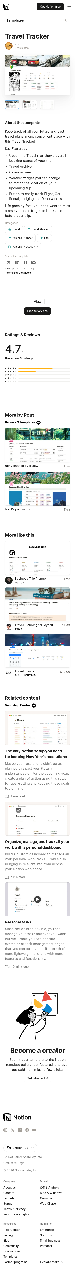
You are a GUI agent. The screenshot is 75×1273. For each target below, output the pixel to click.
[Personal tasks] (37, 899)
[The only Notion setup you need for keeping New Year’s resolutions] (37, 728)
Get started (38, 1078)
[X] (8, 262)
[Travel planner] (37, 651)
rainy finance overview (21, 466)
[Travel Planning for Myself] (37, 604)
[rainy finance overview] (37, 445)
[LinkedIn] (17, 262)
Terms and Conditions (18, 272)
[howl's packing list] (37, 489)
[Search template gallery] (65, 20)
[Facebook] (25, 262)
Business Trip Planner (31, 579)
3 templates (22, 47)
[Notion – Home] (6, 6)
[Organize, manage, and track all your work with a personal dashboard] (37, 819)
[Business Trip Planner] (37, 558)
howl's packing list (18, 509)
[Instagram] (5, 1130)
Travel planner (25, 671)
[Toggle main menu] (69, 6)
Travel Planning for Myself (34, 625)
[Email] (34, 262)
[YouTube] (34, 1130)
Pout (18, 44)
